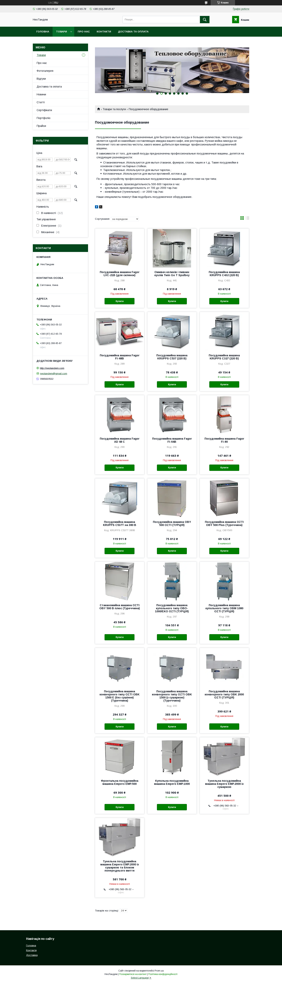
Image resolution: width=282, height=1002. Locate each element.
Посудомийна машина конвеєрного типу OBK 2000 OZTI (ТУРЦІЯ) (224, 694)
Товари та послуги (114, 109)
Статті (41, 102)
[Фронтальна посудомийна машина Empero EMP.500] (119, 756)
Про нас (84, 31)
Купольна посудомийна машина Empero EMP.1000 (172, 782)
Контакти (104, 31)
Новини (41, 94)
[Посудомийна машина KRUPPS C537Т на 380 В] (119, 498)
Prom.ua (159, 970)
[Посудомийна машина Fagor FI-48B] (119, 331)
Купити (120, 301)
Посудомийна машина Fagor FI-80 (224, 440)
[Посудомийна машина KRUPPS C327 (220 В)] (224, 331)
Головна (42, 31)
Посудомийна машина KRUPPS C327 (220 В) (224, 357)
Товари (61, 31)
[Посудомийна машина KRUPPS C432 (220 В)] (224, 248)
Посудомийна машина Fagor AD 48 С (119, 440)
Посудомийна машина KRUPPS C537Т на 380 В (119, 523)
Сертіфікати (44, 110)
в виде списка (247, 219)
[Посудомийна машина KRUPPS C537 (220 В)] (172, 331)
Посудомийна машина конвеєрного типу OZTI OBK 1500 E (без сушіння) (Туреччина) (119, 696)
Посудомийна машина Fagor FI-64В (172, 440)
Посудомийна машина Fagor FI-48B (119, 357)
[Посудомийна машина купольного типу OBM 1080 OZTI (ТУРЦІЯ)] (224, 581)
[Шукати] (204, 19)
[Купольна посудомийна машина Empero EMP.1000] (172, 756)
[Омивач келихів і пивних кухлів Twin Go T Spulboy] (172, 248)
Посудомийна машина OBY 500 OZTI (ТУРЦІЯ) (172, 523)
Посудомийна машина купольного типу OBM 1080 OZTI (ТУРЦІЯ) (224, 608)
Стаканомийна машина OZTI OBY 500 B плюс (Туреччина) (119, 607)
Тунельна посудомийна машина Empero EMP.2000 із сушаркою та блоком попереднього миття (119, 866)
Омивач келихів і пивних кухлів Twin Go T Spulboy (172, 274)
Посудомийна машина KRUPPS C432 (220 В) (224, 274)
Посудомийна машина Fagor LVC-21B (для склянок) (119, 274)
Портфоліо (43, 118)
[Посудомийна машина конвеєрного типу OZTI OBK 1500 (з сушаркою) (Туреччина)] (172, 667)
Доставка (32, 955)
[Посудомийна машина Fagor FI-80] (224, 414)
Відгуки (41, 78)
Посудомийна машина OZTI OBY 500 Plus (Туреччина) (224, 523)
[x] (100, 207)
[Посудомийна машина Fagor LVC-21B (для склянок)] (119, 248)
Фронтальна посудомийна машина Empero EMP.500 (119, 782)
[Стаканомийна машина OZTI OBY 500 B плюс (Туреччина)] (119, 581)
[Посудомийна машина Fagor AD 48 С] (119, 414)
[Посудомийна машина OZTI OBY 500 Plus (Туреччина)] (224, 498)
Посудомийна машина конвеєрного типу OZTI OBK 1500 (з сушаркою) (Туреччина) (172, 696)
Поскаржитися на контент (133, 974)
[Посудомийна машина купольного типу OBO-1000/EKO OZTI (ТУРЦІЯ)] (172, 581)
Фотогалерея (45, 70)
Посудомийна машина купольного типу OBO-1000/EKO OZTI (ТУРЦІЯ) (172, 608)
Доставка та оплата (133, 31)
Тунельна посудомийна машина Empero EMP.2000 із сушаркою (224, 783)
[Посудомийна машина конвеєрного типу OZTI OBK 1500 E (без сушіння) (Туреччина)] (119, 667)
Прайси (41, 125)
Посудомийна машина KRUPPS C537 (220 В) (171, 357)
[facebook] (96, 207)
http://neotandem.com (52, 367)
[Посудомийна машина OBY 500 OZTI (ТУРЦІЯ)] (172, 498)
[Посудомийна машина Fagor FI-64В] (172, 414)
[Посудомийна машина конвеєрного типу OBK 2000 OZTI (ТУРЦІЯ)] (224, 667)
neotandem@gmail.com (53, 373)
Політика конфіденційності (162, 974)
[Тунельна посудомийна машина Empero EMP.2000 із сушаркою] (224, 756)
